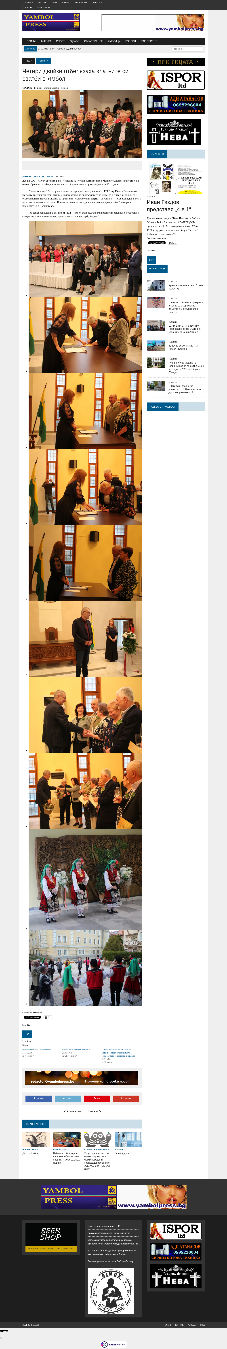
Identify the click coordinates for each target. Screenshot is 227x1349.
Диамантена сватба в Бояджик (76, 1049)
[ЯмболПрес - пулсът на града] (51, 22)
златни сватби (51, 87)
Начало (167, 1325)
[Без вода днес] (128, 1145)
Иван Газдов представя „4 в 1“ (104, 1226)
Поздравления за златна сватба (36, 1049)
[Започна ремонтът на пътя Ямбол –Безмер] (156, 348)
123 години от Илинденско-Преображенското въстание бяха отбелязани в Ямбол (184, 329)
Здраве (65, 2)
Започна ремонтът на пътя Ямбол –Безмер (110, 1261)
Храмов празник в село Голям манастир (109, 1233)
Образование (81, 2)
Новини (29, 2)
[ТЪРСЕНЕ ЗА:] (187, 48)
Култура (42, 2)
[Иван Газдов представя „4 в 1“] (175, 192)
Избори (29, 7)
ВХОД (202, 1325)
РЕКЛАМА (192, 1325)
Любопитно (43, 7)
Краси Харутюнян (43, 176)
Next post (93, 1111)
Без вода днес (123, 1153)
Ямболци (97, 2)
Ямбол (64, 87)
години (38, 87)
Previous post (74, 1111)
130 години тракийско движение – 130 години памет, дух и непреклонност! (185, 389)
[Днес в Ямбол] (36, 1145)
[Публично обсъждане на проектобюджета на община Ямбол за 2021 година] (67, 1145)
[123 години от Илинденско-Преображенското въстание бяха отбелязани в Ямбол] (156, 328)
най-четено (157, 154)
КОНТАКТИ (179, 1325)
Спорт (54, 2)
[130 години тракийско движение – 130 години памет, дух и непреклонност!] (156, 389)
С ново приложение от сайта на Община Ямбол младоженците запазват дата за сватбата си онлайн (118, 1052)
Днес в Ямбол (30, 1153)
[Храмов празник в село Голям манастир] (156, 288)
